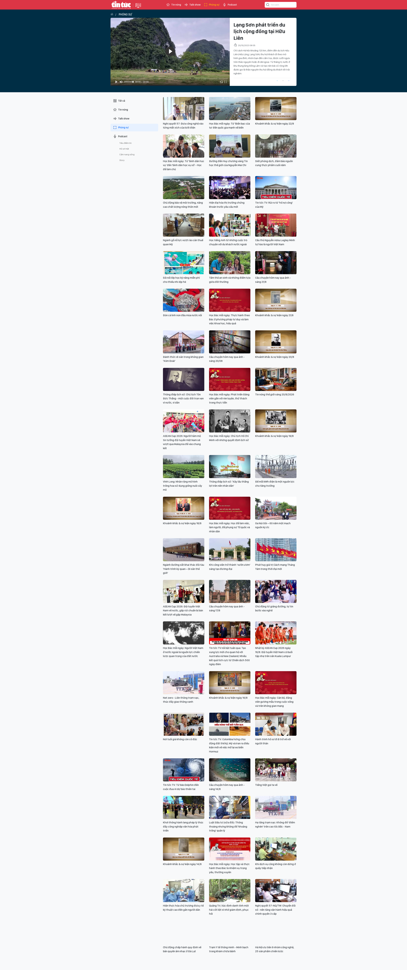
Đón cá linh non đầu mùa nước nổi (182, 315)
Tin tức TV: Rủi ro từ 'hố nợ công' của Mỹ (274, 204)
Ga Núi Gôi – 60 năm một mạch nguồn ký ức (273, 525)
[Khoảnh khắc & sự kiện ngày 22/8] (276, 108)
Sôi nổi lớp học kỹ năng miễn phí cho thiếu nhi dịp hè (181, 279)
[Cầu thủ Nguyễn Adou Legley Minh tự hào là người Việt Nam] (276, 225)
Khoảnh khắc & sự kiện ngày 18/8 (182, 523)
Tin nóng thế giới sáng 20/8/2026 (274, 394)
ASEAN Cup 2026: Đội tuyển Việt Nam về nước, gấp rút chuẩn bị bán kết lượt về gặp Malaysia (183, 610)
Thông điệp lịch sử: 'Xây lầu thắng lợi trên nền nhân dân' (229, 483)
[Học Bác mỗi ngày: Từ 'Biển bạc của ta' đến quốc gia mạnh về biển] (229, 108)
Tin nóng (176, 4)
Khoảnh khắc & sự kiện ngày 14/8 (182, 864)
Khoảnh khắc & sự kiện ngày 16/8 (228, 697)
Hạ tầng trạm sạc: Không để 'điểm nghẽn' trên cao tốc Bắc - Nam (275, 824)
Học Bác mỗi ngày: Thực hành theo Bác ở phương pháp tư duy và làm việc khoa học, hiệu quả (229, 319)
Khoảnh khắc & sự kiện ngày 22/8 (274, 123)
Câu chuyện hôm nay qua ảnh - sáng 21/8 (273, 279)
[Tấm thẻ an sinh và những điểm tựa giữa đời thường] (229, 262)
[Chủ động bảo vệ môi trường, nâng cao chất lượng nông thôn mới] (183, 187)
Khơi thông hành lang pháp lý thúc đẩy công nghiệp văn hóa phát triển (183, 826)
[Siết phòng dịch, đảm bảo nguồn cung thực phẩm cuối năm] (276, 146)
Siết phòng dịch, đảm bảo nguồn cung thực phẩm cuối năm (274, 163)
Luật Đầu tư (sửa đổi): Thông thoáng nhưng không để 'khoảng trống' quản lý (228, 826)
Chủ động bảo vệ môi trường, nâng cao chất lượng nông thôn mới (183, 204)
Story (121, 160)
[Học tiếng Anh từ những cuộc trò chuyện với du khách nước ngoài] (229, 225)
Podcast (232, 4)
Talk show (195, 4)
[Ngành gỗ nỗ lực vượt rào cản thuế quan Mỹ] (183, 225)
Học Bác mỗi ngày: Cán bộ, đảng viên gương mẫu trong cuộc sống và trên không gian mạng (274, 701)
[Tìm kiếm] (268, 5)
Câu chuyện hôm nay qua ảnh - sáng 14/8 (227, 787)
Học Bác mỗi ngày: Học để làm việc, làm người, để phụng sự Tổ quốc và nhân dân (229, 527)
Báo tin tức (120, 5)
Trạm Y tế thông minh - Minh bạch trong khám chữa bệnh (228, 949)
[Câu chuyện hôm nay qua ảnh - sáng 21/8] (276, 262)
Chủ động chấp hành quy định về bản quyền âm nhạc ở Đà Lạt (182, 949)
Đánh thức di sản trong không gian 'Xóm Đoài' (183, 359)
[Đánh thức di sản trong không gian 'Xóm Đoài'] (183, 341)
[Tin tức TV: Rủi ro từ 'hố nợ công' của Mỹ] (276, 187)
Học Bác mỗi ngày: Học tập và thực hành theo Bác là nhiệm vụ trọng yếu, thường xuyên (229, 868)
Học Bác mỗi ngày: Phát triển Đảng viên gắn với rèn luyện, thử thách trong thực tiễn (229, 398)
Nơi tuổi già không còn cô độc (180, 739)
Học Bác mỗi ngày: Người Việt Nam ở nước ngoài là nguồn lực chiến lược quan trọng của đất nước (183, 652)
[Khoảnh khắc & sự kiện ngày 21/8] (276, 300)
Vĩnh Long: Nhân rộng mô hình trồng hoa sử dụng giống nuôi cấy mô (182, 485)
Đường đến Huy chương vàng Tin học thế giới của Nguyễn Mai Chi (228, 163)
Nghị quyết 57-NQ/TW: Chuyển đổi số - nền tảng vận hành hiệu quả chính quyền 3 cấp (275, 909)
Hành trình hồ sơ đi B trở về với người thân (273, 741)
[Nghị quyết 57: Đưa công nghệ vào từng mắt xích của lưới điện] (183, 108)
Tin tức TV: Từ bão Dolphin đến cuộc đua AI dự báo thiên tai (181, 787)
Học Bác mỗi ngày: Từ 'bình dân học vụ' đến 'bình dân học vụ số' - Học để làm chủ (183, 165)
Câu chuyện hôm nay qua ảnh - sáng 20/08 (227, 359)
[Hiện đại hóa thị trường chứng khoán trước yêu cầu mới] (229, 187)
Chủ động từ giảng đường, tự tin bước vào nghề (274, 608)
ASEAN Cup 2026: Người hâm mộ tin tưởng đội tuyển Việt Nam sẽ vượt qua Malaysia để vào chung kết (182, 442)
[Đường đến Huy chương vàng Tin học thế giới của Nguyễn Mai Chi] (229, 146)
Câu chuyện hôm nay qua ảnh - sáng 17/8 (227, 608)
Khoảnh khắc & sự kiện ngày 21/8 (274, 315)
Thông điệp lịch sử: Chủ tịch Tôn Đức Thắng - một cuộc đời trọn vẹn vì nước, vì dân (183, 398)
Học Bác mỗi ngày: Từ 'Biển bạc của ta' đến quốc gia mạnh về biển (229, 125)
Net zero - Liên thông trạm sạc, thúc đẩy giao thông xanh (181, 699)
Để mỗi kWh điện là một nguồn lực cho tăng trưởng (274, 483)
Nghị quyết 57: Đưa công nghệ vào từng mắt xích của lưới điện (183, 125)
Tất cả (121, 100)
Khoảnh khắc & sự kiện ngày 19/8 (274, 436)
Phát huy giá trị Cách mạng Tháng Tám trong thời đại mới (275, 566)
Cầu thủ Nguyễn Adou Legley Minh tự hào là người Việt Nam (275, 242)
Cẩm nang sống (127, 154)
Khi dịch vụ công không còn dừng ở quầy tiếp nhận (275, 866)
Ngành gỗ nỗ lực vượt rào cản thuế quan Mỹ (183, 242)
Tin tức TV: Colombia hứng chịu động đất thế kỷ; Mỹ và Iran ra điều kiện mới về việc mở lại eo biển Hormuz (229, 745)
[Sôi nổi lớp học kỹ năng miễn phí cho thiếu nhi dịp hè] (183, 262)
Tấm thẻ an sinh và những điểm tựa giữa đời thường (229, 279)
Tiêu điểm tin (125, 143)
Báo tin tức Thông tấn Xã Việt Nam (138, 8)
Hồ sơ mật (124, 148)
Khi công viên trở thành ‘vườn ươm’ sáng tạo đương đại (229, 566)
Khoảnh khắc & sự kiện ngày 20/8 (274, 356)
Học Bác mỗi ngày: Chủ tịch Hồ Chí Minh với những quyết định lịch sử (229, 438)
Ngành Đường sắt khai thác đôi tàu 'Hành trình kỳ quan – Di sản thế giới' (183, 568)
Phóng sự (214, 4)
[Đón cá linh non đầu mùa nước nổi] (183, 300)
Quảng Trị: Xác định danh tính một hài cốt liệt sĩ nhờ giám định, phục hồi (229, 909)
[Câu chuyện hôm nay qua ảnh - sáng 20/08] (229, 341)
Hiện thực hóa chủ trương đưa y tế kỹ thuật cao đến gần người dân (183, 907)
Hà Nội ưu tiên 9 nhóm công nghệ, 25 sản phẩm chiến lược (274, 949)
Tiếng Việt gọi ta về (266, 784)
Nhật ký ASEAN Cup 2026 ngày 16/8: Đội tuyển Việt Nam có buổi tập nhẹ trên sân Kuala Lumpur (274, 652)
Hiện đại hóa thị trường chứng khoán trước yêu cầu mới (227, 204)
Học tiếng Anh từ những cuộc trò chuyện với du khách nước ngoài (228, 242)
